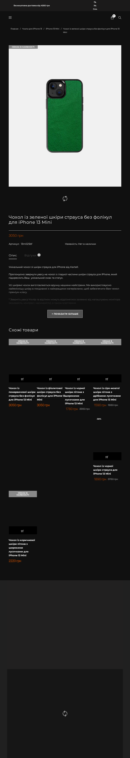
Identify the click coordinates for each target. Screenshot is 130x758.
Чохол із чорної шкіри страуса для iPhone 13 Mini (105, 470)
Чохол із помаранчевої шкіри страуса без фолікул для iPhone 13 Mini (22, 394)
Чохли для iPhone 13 (32, 29)
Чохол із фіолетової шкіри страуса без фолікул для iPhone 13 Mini (51, 394)
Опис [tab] (13, 255)
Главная (14, 29)
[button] (107, 456)
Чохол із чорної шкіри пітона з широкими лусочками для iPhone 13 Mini (75, 396)
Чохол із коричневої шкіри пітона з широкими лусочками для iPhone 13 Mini (22, 548)
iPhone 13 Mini (52, 29)
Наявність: (71, 243)
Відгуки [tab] (31, 255)
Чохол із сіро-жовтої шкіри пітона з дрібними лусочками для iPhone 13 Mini (107, 394)
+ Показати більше (65, 313)
